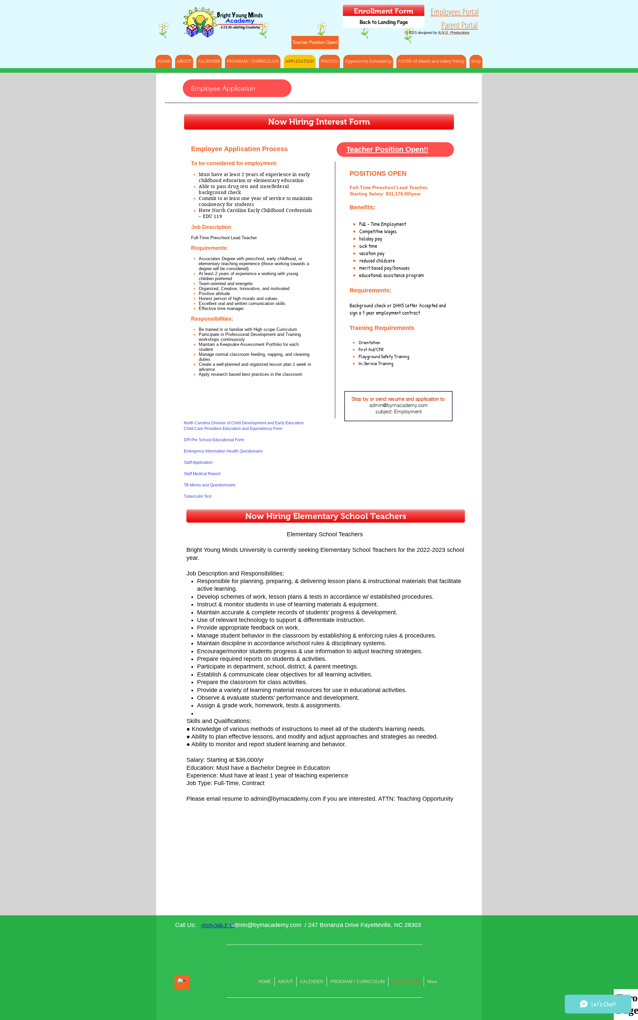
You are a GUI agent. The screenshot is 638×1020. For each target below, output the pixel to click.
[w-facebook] (182, 982)
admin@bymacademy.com (398, 405)
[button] (431, 61)
